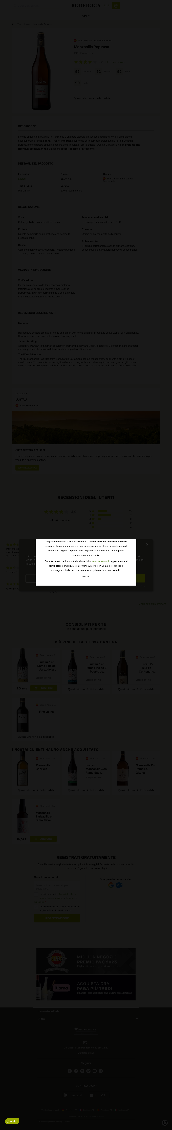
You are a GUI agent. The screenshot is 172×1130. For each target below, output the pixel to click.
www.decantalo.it (100, 561)
